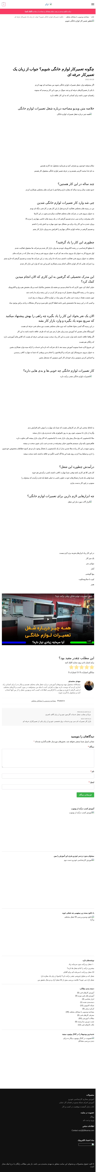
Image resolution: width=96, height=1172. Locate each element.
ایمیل (91, 782)
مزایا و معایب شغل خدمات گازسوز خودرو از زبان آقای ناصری (68, 714)
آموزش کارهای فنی (87, 993)
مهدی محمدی (74, 681)
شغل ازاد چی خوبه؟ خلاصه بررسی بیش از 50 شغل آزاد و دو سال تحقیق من (66, 980)
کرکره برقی (89, 1009)
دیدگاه (91, 747)
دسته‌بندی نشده (88, 1002)
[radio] (92, 667)
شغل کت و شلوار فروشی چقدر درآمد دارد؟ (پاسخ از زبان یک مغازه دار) (67, 976)
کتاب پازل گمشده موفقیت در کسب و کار (78, 1107)
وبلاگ (92, 1117)
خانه (92, 17)
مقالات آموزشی (88, 1018)
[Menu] (90, 4)
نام (92, 771)
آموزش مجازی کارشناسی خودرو (81, 1099)
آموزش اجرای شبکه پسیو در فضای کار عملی (76, 1102)
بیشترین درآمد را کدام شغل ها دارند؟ (80, 968)
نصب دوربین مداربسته (86, 1022)
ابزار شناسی (89, 999)
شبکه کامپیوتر (89, 1005)
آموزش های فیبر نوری (86, 996)
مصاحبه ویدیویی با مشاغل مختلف (77, 17)
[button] (3, 4)
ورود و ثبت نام (88, 1120)
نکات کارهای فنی (88, 1025)
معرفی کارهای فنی (87, 1015)
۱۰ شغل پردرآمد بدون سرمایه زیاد (81, 964)
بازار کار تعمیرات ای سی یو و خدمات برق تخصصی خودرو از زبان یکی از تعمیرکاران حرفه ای (57, 721)
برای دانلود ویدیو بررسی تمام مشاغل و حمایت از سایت (48, 11)
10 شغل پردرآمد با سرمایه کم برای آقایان (78, 972)
